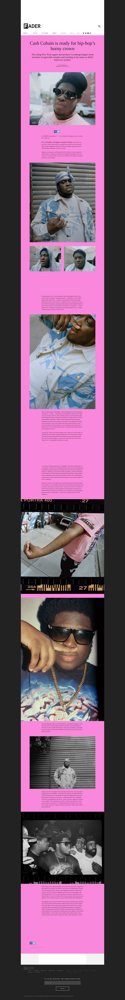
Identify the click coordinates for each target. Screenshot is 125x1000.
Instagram (86, 970)
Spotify (76, 972)
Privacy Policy (52, 970)
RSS (80, 972)
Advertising (36, 970)
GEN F (57, 136)
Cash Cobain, (33, 947)
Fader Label (30, 972)
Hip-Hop (42, 947)
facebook (85, 33)
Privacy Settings (49, 996)
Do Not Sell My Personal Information (63, 996)
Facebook (74, 970)
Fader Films (37, 972)
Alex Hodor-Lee (65, 66)
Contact (29, 970)
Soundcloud (69, 972)
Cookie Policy (60, 970)
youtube (88, 33)
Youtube (80, 970)
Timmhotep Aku (63, 65)
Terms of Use (43, 970)
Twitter (83, 33)
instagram (90, 33)
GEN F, (38, 947)
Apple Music (93, 970)
